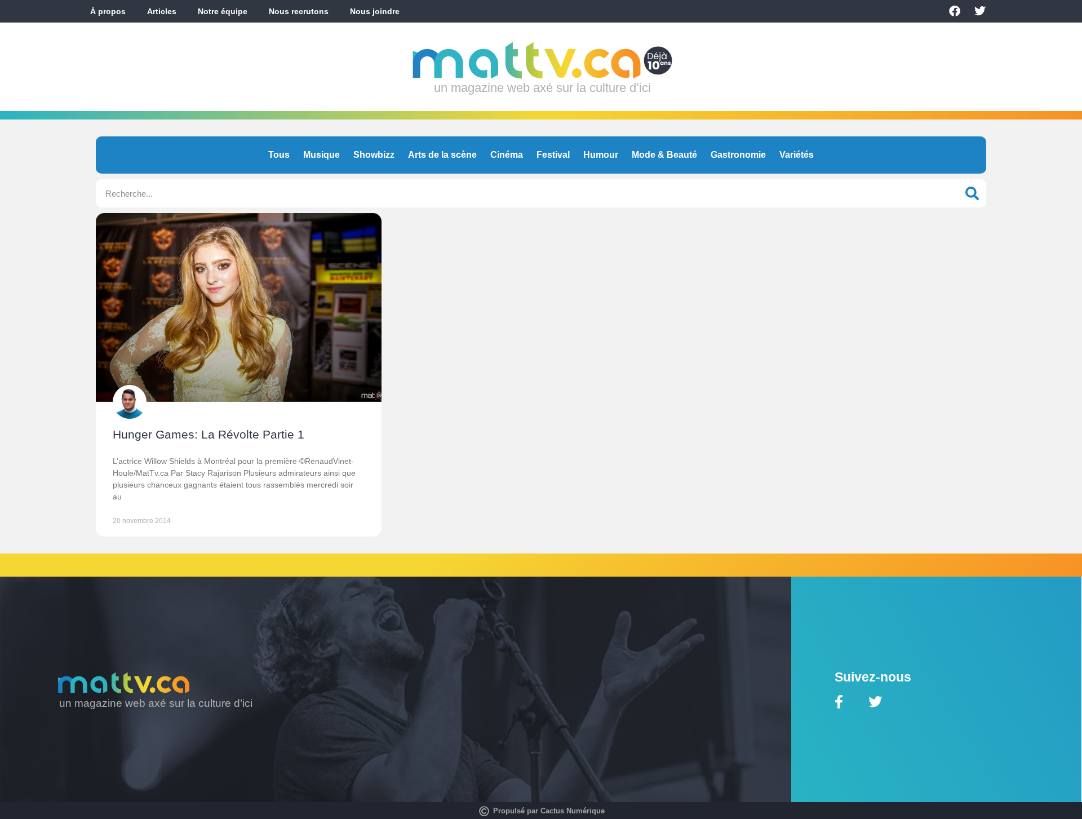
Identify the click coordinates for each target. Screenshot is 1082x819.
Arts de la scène (442, 155)
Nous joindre (375, 11)
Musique (321, 155)
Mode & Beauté (664, 155)
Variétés (796, 155)
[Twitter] (980, 11)
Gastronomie (738, 155)
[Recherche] (972, 193)
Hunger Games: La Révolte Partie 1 (208, 434)
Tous (279, 155)
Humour (600, 155)
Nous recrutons (299, 11)
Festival (553, 155)
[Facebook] (954, 11)
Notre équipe (222, 11)
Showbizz (373, 155)
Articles (161, 11)
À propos (108, 11)
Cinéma (506, 155)
